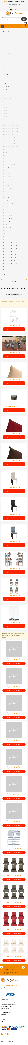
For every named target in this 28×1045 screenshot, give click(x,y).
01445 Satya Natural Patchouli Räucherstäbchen (14, 820)
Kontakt (3, 1019)
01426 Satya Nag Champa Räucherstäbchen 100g (14, 793)
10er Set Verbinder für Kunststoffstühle (14, 847)
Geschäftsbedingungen (6, 1012)
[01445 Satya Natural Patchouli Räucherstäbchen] (14, 811)
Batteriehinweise (5, 1008)
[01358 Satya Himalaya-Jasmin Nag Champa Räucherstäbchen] (14, 703)
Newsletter (20, 7)
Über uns (3, 1021)
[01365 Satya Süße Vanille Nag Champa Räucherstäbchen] (14, 730)
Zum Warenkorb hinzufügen (14, 329)
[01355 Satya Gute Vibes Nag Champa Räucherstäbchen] (14, 649)
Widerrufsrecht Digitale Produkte (8, 1004)
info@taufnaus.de (13, 991)
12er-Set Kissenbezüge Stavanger (14, 874)
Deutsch (14, 9)
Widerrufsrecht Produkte (6, 1006)
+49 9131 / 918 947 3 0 (13, 985)
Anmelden (5, 7)
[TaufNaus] (9, 979)
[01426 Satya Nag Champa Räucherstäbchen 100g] (14, 784)
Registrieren (10, 7)
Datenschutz (4, 1017)
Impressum (3, 1014)
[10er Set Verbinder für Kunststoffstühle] (14, 838)
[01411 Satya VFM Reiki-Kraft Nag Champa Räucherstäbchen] (14, 757)
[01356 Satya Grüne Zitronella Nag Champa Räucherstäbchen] (14, 676)
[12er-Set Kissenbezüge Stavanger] (14, 865)
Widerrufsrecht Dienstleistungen (8, 1002)
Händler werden (5, 999)
